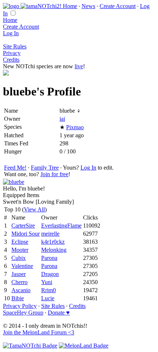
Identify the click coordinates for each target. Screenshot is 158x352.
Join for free (54, 174)
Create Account (118, 6)
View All (34, 209)
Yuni (46, 282)
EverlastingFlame (61, 225)
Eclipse (19, 242)
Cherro (19, 282)
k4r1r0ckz (53, 242)
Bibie (17, 298)
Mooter (19, 250)
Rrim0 (48, 290)
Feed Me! (15, 167)
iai (62, 119)
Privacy (12, 53)
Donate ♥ (59, 312)
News (88, 6)
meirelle (50, 234)
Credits (11, 60)
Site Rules (14, 46)
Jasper (18, 274)
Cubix (18, 258)
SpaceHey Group (23, 312)
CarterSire (23, 225)
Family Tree (45, 167)
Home (70, 6)
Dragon (50, 274)
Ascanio (20, 290)
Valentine (22, 266)
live (79, 66)
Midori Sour (25, 234)
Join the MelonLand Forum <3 (38, 332)
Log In (11, 33)
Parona (49, 258)
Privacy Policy (20, 306)
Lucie (47, 298)
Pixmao (75, 127)
